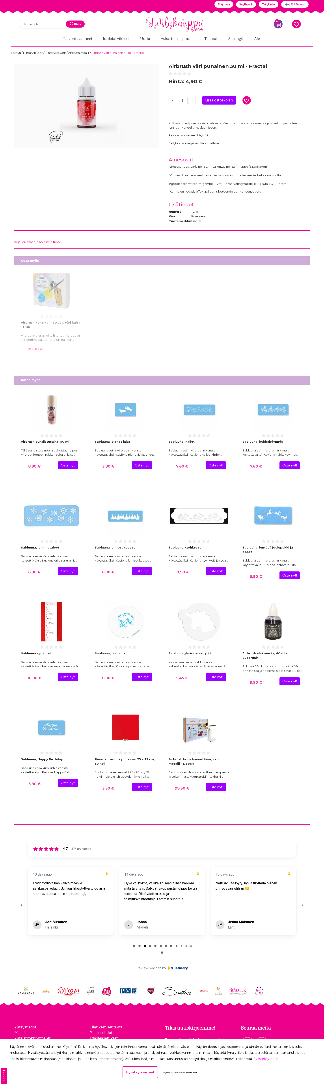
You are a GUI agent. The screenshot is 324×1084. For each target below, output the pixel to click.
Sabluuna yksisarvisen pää (190, 653)
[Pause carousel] (162, 952)
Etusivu (16, 52)
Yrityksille (268, 4)
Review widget (148, 968)
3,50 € (108, 788)
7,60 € (182, 466)
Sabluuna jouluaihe (110, 653)
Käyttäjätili (246, 4)
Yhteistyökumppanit (32, 1038)
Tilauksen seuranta (106, 1027)
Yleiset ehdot (101, 1032)
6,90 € (34, 572)
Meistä (20, 1032)
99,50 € (182, 788)
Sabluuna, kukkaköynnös (262, 441)
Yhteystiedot (25, 1027)
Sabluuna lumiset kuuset (115, 547)
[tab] (134, 946)
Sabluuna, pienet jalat (112, 441)
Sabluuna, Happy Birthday (42, 759)
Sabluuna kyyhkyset (185, 547)
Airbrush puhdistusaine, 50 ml (45, 441)
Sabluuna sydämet (36, 653)
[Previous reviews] (21, 905)
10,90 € (182, 572)
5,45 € (182, 678)
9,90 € (256, 682)
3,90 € (108, 466)
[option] (86, 105)
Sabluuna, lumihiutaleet (40, 547)
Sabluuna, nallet (182, 441)
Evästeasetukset (104, 1038)
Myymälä (224, 4)
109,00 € (34, 349)
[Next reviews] (302, 905)
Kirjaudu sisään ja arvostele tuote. (38, 242)
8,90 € (34, 466)
